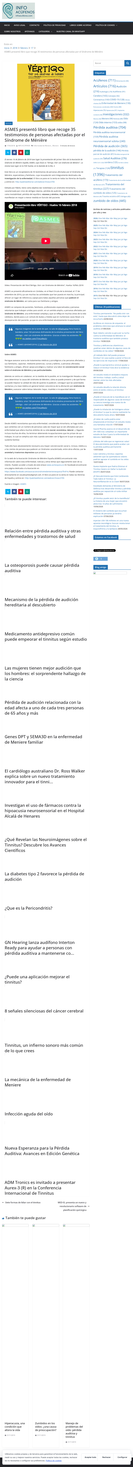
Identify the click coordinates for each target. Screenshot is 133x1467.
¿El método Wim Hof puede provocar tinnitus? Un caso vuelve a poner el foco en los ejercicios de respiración (112, 358)
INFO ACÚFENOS (24, 146)
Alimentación (122, 81)
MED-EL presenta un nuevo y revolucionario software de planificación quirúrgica (72, 1206)
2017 (95, 281)
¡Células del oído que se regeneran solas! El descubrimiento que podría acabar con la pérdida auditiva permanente (111, 444)
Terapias (103, 168)
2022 (95, 246)
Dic (106, 228)
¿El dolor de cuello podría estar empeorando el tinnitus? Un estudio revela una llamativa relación (112, 422)
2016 (95, 288)
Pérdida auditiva (109, 127)
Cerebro (100, 95)
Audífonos (119, 91)
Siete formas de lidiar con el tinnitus (23, 1202)
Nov (102, 228)
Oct (98, 228)
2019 (95, 267)
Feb (103, 218)
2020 (95, 260)
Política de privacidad (55, 25)
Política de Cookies (105, 25)
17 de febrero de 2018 (47, 344)
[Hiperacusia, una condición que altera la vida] (15, 1225)
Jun (119, 218)
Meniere (55, 146)
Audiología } (106, 91)
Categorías (44, 31)
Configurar (122, 1457)
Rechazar (106, 1457)
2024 (95, 232)
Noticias (9, 123)
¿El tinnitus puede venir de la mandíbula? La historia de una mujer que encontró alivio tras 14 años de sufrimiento (111, 501)
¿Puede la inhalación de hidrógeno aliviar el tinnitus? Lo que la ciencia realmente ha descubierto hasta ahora (111, 412)
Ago (125, 218)
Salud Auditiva (115, 158)
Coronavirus (101, 99)
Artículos (104, 86)
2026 (95, 218)
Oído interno (108, 122)
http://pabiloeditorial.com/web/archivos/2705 (35, 182)
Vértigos (125, 196)
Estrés (117, 107)
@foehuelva (63, 329)
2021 (95, 253)
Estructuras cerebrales (103, 107)
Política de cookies (54, 1460)
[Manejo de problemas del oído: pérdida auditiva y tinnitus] (76, 1225)
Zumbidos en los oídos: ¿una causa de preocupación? (45, 1427)
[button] (116, 25)
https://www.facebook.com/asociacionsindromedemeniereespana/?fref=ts (37, 471)
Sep (95, 228)
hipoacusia (111, 110)
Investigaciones (116, 114)
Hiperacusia (99, 110)
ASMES (23, 484)
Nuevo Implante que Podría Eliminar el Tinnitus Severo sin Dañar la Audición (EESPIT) (110, 469)
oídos (122, 122)
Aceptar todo (90, 1457)
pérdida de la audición (107, 150)
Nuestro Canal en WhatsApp (70, 31)
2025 (95, 225)
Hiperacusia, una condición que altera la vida (15, 1427)
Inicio (7, 25)
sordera (111, 162)
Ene (100, 218)
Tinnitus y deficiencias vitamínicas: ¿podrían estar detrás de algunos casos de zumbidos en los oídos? (111, 348)
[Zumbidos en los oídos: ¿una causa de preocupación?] (45, 1225)
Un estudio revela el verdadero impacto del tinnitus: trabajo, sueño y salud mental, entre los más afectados (110, 377)
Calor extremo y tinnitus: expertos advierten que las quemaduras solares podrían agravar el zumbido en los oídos (111, 457)
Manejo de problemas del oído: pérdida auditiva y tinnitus (74, 1430)
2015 (95, 295)
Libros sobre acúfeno (80, 25)
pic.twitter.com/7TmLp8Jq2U (34, 338)
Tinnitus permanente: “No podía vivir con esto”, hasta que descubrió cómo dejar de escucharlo (111, 316)
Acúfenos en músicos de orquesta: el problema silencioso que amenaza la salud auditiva (112, 326)
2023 (95, 239)
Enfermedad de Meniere (42, 146)
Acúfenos (104, 80)
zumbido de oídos (109, 201)
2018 (95, 274)
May (115, 218)
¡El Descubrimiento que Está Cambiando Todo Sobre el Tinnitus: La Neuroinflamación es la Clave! (110, 479)
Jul (122, 218)
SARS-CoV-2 (98, 163)
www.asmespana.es (55, 465)
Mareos (97, 119)
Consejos (113, 96)
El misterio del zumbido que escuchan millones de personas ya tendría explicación (110, 513)
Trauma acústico (111, 196)
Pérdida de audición (110, 146)
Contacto (34, 25)
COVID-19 (117, 99)
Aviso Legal (19, 25)
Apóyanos (30, 31)
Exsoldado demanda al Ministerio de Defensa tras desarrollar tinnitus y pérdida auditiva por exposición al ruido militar (112, 489)
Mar (107, 218)
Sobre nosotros (12, 31)
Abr (111, 218)
